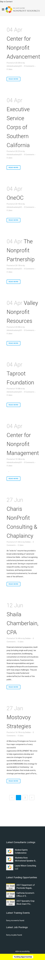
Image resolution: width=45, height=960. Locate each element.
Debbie (28, 542)
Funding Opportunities (23, 957)
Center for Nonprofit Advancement (23, 48)
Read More (13, 79)
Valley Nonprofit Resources (22, 312)
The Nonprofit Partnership (21, 250)
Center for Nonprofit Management (23, 444)
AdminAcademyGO (14, 66)
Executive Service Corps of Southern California (18, 127)
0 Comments (29, 66)
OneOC (15, 198)
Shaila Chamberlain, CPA (22, 623)
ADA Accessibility (22, 951)
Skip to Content (6, 2)
